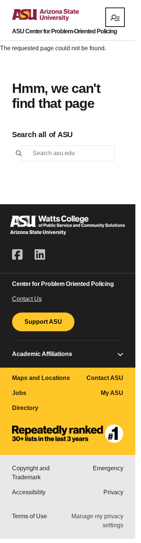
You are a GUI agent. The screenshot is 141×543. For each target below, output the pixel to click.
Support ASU (43, 322)
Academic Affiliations (42, 354)
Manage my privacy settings (97, 520)
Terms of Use (29, 516)
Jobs (19, 393)
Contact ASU (104, 378)
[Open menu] (115, 17)
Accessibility (28, 492)
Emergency (108, 468)
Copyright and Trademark (31, 472)
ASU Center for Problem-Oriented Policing (64, 31)
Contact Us (27, 299)
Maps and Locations (41, 378)
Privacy (113, 492)
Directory (25, 408)
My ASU (112, 393)
